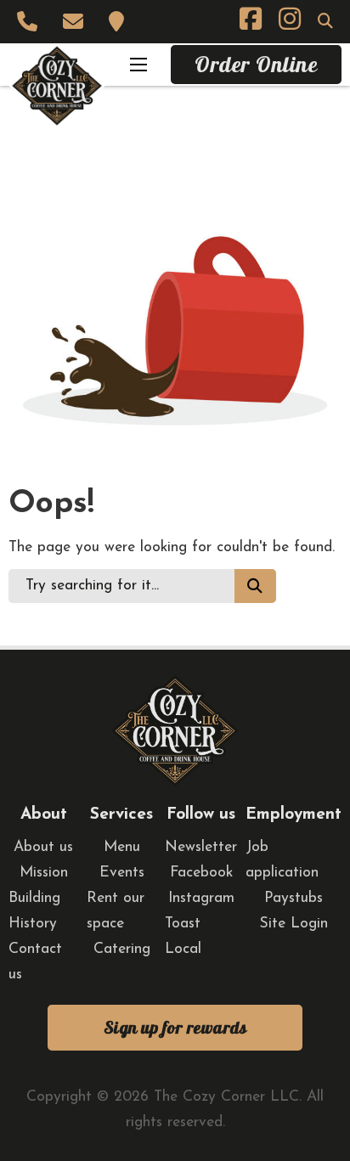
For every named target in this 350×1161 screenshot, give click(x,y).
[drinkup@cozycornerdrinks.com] (77, 21)
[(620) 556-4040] (31, 21)
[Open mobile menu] (138, 64)
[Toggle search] (325, 21)
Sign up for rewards (175, 1027)
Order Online (256, 64)
